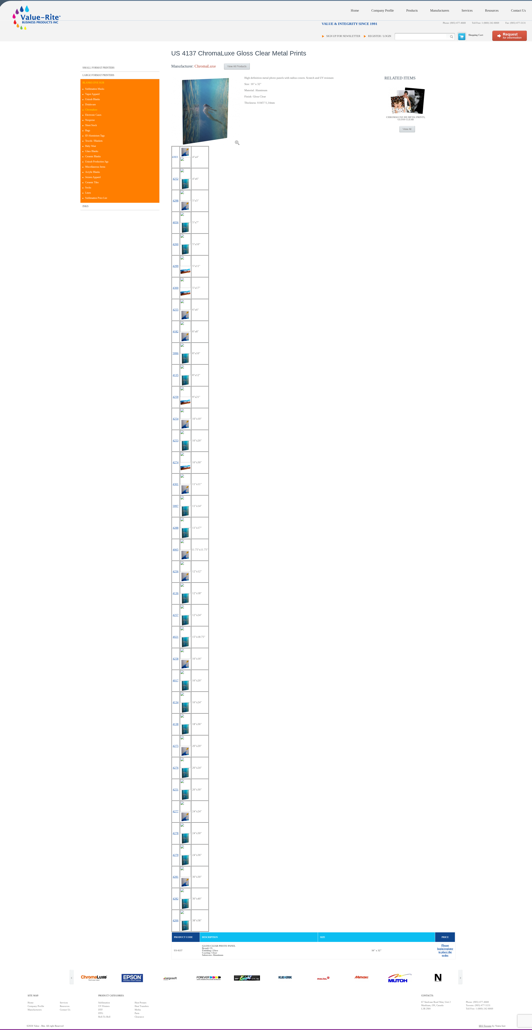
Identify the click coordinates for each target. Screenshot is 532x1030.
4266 (176, 920)
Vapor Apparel (92, 94)
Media (138, 1010)
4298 (176, 200)
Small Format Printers (99, 67)
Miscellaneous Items (95, 166)
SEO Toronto (485, 1026)
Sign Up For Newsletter (343, 36)
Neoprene (90, 120)
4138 (176, 724)
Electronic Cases (93, 114)
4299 (176, 266)
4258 (176, 658)
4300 (176, 287)
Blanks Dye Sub (93, 82)
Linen (88, 192)
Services (467, 10)
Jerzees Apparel (93, 177)
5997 (176, 506)
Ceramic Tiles (92, 182)
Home (355, 10)
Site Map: (33, 995)
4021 (176, 636)
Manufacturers (439, 10)
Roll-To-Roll (104, 1017)
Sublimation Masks (94, 88)
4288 (176, 527)
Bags (87, 130)
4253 (176, 440)
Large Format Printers (98, 75)
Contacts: (427, 995)
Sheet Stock (91, 125)
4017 (176, 680)
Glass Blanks (91, 151)
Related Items (400, 78)
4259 (176, 396)
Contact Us (518, 10)
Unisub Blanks (92, 99)
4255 (176, 309)
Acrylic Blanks (92, 172)
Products (412, 10)
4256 (176, 571)
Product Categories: (111, 995)
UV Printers (104, 1006)
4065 (176, 549)
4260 (176, 244)
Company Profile (382, 10)
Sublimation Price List (96, 198)
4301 (176, 484)
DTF (100, 1010)
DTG (100, 1013)
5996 (176, 353)
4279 (176, 855)
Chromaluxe (91, 109)
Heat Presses (140, 1003)
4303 (175, 157)
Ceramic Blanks (93, 156)
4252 (176, 178)
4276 (176, 767)
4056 (176, 222)
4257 (176, 615)
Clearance (139, 1017)
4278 (176, 833)
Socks (88, 187)
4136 (176, 593)
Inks (86, 206)
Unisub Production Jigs (96, 161)
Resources (492, 10)
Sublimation (104, 1003)
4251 (176, 789)
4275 (176, 745)
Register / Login (379, 36)
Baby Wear (90, 146)
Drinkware (90, 104)
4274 (176, 462)
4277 (176, 811)
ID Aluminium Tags (95, 135)
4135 (176, 375)
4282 (176, 898)
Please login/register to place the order (445, 950)
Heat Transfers (142, 1006)
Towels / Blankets (94, 140)
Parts (137, 1013)
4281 (176, 876)
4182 (176, 331)
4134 (176, 702)
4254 (176, 418)
